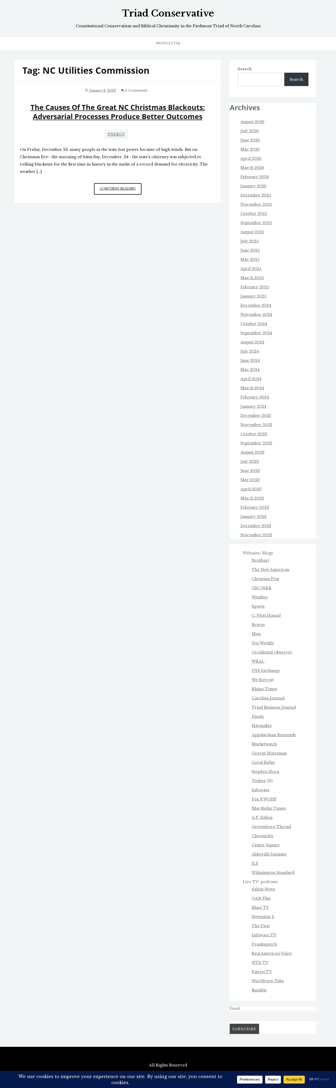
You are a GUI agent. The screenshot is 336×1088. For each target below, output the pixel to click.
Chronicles (262, 836)
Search (245, 69)
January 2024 (253, 406)
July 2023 (249, 461)
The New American (270, 569)
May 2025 (249, 259)
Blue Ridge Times (269, 808)
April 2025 (250, 268)
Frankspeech (264, 944)
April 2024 (250, 378)
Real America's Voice (272, 953)
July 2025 (249, 241)
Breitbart (260, 560)
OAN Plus (261, 898)
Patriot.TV (262, 971)
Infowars (260, 790)
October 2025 (253, 213)
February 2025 (254, 287)
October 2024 (253, 323)
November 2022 (256, 535)
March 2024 (252, 388)
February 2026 (254, 176)
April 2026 (250, 158)
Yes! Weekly (263, 643)
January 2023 (253, 516)
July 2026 (249, 131)
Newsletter (168, 43)
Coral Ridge (263, 762)
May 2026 (250, 149)
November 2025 (256, 204)
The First (261, 926)
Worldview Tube (268, 981)
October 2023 (253, 434)
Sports (258, 606)
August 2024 (252, 342)
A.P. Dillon (262, 817)
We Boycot (262, 679)
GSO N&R (261, 588)
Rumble (259, 990)
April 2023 (250, 489)
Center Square (266, 845)
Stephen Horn (265, 771)
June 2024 (250, 360)
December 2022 (255, 525)
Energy (116, 134)
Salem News (263, 889)
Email (235, 1008)
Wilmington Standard (273, 872)
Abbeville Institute (269, 854)
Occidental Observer (272, 652)
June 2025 (250, 250)
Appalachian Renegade (274, 735)
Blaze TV (260, 907)
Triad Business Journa (273, 707)
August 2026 (252, 121)
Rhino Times (264, 689)
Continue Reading (120, 191)
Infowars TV (264, 935)
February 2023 (254, 507)
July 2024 (249, 351)
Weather (260, 597)
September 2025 (256, 222)
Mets (256, 633)
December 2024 (255, 305)
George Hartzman (269, 753)
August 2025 (252, 232)
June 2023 (250, 470)
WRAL (258, 661)
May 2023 (250, 479)
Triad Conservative (168, 13)
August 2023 (252, 452)
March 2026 (252, 167)
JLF (255, 863)
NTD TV (260, 962)
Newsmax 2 (263, 916)
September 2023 (256, 443)
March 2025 (252, 277)
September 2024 (256, 333)
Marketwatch (264, 744)
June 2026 (250, 140)
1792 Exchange (266, 670)
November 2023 (256, 424)
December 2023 (255, 415)
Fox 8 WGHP (264, 799)
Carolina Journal (268, 698)
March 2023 (252, 498)
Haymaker (262, 725)
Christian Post (265, 578)
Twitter (259, 780)
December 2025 (255, 195)
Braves (258, 624)
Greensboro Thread (271, 826)
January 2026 (253, 186)
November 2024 (256, 314)
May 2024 (250, 369)
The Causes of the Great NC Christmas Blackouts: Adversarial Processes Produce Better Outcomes (117, 111)
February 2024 (254, 397)
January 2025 (253, 296)
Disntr (258, 716)
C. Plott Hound (266, 615)
